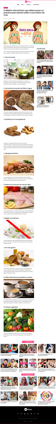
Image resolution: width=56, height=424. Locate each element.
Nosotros (30, 421)
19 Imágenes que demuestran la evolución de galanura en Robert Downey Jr (44, 76)
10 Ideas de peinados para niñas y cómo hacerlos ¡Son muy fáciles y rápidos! (45, 61)
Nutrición (5, 7)
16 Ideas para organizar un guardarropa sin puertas (43, 106)
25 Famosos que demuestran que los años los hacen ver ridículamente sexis (45, 91)
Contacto (25, 421)
